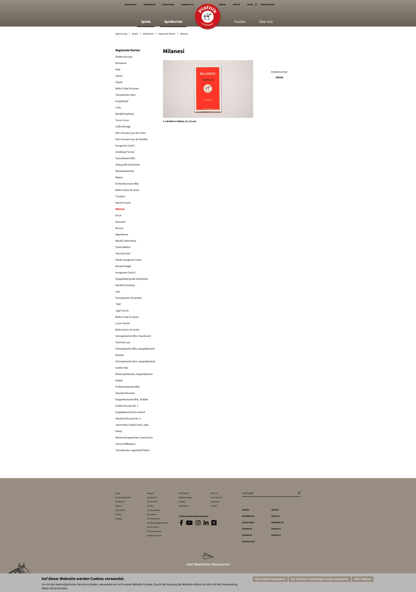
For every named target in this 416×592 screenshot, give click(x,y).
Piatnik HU (247, 535)
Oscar (118, 215)
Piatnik (207, 16)
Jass (117, 291)
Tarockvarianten (153, 510)
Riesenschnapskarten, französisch (134, 437)
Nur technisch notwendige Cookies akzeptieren (320, 579)
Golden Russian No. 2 (126, 406)
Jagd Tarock (122, 310)
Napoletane (121, 234)
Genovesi (120, 222)
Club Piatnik (184, 493)
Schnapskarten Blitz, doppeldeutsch (135, 349)
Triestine (120, 196)
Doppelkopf (121, 101)
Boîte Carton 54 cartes (127, 190)
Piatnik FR (247, 529)
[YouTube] (189, 523)
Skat (117, 69)
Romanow (121, 63)
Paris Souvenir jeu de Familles (131, 139)
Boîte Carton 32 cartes (127, 329)
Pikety (118, 431)
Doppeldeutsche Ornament (130, 412)
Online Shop (130, 4)
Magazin (150, 493)
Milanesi (120, 209)
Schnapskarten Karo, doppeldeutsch (135, 361)
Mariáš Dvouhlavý (125, 285)
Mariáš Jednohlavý (125, 241)
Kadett (119, 380)
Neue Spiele (120, 510)
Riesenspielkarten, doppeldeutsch (134, 374)
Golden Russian (123, 57)
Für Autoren (168, 4)
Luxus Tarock (122, 323)
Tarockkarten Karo (125, 95)
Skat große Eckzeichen (127, 164)
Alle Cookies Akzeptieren (270, 579)
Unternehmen (216, 497)
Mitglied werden (185, 497)
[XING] (214, 523)
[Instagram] (198, 523)
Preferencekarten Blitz (127, 387)
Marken (118, 506)
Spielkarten (173, 22)
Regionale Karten (167, 33)
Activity (150, 506)
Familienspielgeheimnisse (158, 523)
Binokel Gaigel (123, 266)
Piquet (119, 82)
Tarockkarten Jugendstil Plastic (132, 450)
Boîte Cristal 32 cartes (127, 317)
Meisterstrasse (153, 527)
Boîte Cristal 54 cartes (127, 88)
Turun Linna (122, 120)
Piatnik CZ (276, 535)
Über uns (214, 493)
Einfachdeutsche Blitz (127, 184)
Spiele (146, 22)
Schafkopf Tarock (125, 152)
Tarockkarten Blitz (125, 158)
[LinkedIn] (206, 523)
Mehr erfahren (362, 579)
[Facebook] (181, 523)
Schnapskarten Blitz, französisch (133, 336)
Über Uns (266, 22)
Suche (250, 4)
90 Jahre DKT (152, 501)
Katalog (118, 518)
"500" (118, 304)
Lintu (118, 107)
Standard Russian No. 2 (128, 418)
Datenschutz (248, 541)
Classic (119, 76)
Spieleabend (152, 497)
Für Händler (149, 4)
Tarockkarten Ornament (128, 298)
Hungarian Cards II (125, 272)
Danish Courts (123, 203)
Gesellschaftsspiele (123, 497)
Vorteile (182, 501)
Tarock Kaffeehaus (125, 444)
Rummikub (151, 514)
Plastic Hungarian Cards (128, 260)
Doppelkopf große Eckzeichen (131, 279)
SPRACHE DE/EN (268, 4)
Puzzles (239, 22)
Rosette (119, 355)
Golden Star (121, 368)
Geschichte (214, 501)
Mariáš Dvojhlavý (124, 114)
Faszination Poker (154, 531)
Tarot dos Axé (122, 253)
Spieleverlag (121, 33)
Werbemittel (187, 4)
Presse (222, 4)
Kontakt (213, 506)
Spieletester (183, 506)
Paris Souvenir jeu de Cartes (130, 133)
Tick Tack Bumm (153, 518)
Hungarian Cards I (125, 145)
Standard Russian (125, 393)
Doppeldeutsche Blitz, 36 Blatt (131, 399)
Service (236, 4)
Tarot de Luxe (122, 342)
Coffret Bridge (122, 126)
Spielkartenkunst (154, 535)
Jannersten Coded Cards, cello (132, 425)
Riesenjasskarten (124, 171)
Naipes (119, 177)
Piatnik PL (276, 529)
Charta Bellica (122, 247)
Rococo (119, 228)
